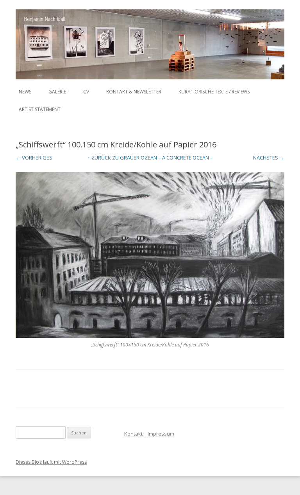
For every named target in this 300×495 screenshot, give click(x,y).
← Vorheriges (34, 157)
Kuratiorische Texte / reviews (214, 91)
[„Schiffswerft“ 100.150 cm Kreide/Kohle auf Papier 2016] (150, 255)
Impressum (161, 433)
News (25, 91)
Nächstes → (268, 157)
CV (86, 91)
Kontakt (133, 433)
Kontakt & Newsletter (133, 91)
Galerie (57, 91)
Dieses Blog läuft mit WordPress (51, 462)
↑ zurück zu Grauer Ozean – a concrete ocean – (150, 157)
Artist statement (40, 109)
